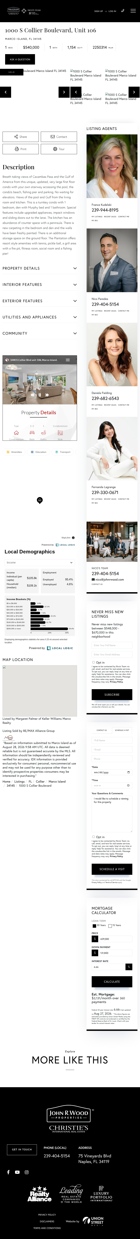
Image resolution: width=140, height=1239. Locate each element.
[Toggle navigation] (133, 10)
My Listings (97, 216)
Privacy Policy (116, 682)
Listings (19, 781)
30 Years (101, 925)
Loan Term (99, 920)
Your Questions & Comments (107, 793)
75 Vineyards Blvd (94, 1158)
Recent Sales (110, 216)
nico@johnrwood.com (110, 579)
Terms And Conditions (47, 1228)
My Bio (95, 220)
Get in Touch (22, 1149)
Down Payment (101, 947)
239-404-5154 (122, 10)
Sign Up (98, 11)
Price (95, 933)
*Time (95, 780)
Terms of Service (111, 882)
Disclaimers (47, 1221)
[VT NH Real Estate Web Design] (93, 1221)
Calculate (112, 981)
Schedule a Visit (122, 730)
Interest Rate (100, 961)
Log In (112, 11)
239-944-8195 (105, 210)
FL (30, 781)
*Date (95, 767)
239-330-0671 (105, 492)
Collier (40, 781)
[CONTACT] (20, 59)
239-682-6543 (105, 398)
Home (6, 781)
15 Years (117, 925)
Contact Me (123, 216)
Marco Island (57, 781)
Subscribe (112, 694)
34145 (11, 785)
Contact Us (97, 584)
